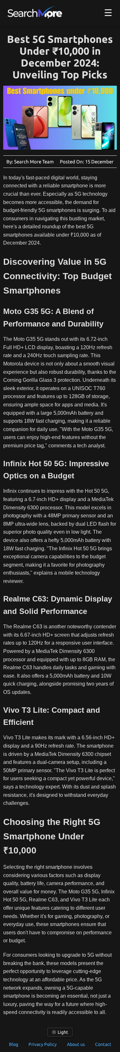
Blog (13, 1044)
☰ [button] (108, 12)
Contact (103, 1044)
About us (76, 1044)
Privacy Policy (42, 1044)
